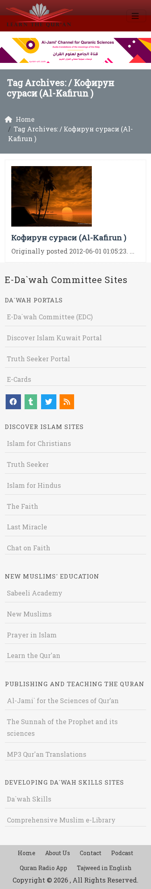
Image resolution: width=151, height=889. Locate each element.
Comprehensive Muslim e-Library (61, 820)
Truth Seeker (28, 464)
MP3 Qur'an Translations (46, 754)
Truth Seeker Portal (38, 358)
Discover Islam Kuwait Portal (54, 337)
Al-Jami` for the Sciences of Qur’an (63, 700)
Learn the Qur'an (33, 655)
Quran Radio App (43, 868)
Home (26, 853)
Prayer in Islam (32, 635)
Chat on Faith (28, 547)
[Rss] (67, 401)
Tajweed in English (104, 868)
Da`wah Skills (29, 799)
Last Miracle (27, 527)
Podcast (122, 853)
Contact (90, 853)
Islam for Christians (39, 443)
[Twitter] (48, 401)
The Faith (22, 506)
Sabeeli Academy (34, 593)
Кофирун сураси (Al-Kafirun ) (68, 237)
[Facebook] (13, 401)
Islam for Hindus (34, 485)
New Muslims (29, 614)
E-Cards (19, 379)
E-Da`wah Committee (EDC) (50, 316)
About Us (57, 853)
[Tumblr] (31, 401)
